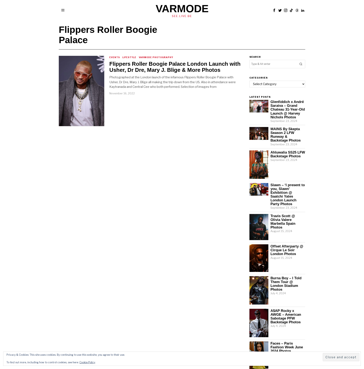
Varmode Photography (156, 57)
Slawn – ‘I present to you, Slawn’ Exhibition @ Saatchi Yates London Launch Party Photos (287, 194)
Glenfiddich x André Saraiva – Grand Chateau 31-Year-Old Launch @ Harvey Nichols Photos (287, 109)
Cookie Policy (87, 362)
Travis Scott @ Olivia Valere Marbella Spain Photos (282, 221)
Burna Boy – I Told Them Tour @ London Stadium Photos (285, 283)
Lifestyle (129, 57)
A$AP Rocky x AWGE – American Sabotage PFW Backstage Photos (285, 316)
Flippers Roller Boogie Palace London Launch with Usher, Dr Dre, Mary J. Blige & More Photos (175, 67)
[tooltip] (274, 10)
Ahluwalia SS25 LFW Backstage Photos (287, 154)
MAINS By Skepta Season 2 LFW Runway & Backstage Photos (285, 134)
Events (114, 57)
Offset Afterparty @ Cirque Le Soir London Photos (286, 250)
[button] (301, 64)
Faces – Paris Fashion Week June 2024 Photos (286, 347)
